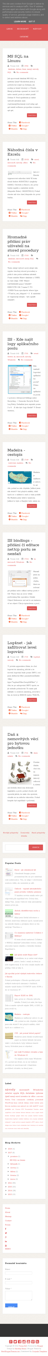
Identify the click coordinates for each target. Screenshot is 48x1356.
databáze (11, 69)
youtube (8, 1109)
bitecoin (28, 1112)
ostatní (10, 756)
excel (36, 159)
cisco (33, 1112)
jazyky (30, 1116)
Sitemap (8, 1216)
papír (14, 1122)
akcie (41, 1109)
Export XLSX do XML (24, 995)
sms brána (12, 1125)
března (13, 1175)
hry (26, 1116)
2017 (10, 1153)
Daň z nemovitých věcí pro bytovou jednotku (23, 741)
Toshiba (36, 1109)
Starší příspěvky (38, 833)
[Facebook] (19, 1342)
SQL (9, 72)
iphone (39, 1093)
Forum (7, 1225)
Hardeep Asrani (20, 1349)
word (41, 1106)
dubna (12, 1172)
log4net (37, 657)
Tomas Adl (23, 1346)
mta (31, 1119)
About (7, 1212)
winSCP (36, 1106)
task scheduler (22, 1125)
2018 (10, 1149)
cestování (12, 463)
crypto (37, 1112)
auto (13, 1112)
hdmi (22, 1116)
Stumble (14, 129)
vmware (10, 1128)
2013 (10, 1194)
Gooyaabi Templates (39, 1351)
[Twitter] (15, 1342)
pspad (23, 1122)
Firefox (7, 1100)
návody (35, 69)
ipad (7, 1096)
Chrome (17, 1109)
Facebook (25, 123)
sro (28, 1106)
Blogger (40, 1346)
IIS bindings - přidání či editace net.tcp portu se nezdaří (23, 547)
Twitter (13, 126)
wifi (30, 1106)
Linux (10, 29)
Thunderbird (29, 1109)
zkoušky (26, 1128)
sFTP (33, 1122)
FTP (22, 1109)
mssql (29, 69)
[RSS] (37, 1342)
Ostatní (24, 37)
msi (18, 1106)
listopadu (13, 1164)
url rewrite (39, 1125)
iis (15, 357)
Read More (32, 115)
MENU (8, 1249)
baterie (18, 1112)
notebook (40, 1119)
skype (7, 1125)
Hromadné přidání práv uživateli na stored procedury (23, 244)
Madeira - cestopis (16, 452)
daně (36, 753)
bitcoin (23, 1112)
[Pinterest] (33, 1342)
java (41, 1103)
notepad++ (8, 1122)
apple (16, 1093)
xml (22, 1128)
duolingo (12, 1116)
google (18, 1116)
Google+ (25, 126)
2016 (10, 1183)
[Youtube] (28, 1342)
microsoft (11, 163)
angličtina (8, 1112)
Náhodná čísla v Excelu (23, 152)
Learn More (20, 21)
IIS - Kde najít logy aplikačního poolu (23, 344)
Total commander (18, 1100)
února (12, 1179)
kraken (41, 1116)
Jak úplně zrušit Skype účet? (26, 955)
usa (6, 1128)
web (18, 1128)
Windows (12, 360)
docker (7, 1116)
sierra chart (39, 1122)
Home (7, 1208)
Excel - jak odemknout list (25, 870)
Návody (37, 29)
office (25, 163)
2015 (10, 1187)
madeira (20, 463)
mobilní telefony (24, 1119)
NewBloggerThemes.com (10, 1351)
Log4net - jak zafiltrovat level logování (22, 647)
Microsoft (23, 29)
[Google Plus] (10, 1342)
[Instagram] (24, 1342)
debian (18, 69)
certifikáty (30, 1100)
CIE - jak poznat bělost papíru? (27, 1033)
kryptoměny (9, 1119)
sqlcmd (23, 1106)
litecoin (7, 1106)
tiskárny (33, 1125)
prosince (14, 1156)
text (28, 1125)
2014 (10, 1191)
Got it (32, 21)
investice (24, 1096)
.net (13, 1109)
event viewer (34, 1103)
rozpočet (28, 1122)
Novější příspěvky (10, 833)
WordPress (9, 1103)
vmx (15, 1128)
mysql (35, 1119)
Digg (24, 129)
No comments (22, 72)
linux (24, 69)
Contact (8, 1221)
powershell (39, 1100)
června (13, 1168)
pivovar (18, 1122)
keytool (35, 1116)
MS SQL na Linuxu (18, 58)
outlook (20, 1103)
